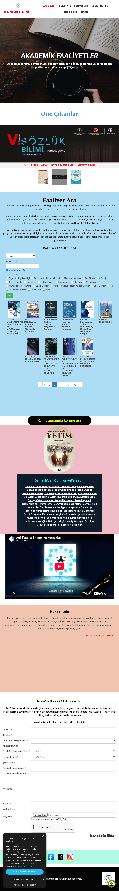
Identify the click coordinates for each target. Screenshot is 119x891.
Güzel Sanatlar (16, 282)
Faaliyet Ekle (81, 5)
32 (75, 384)
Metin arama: (12, 261)
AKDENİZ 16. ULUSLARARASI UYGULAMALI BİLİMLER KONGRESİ (88, 361)
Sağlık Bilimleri (42, 286)
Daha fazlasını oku (25, 866)
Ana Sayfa (48, 5)
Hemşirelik (32, 282)
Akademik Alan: (13, 274)
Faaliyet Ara (64, 5)
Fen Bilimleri (90, 278)
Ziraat (48, 289)
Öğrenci (27, 286)
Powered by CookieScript (25, 885)
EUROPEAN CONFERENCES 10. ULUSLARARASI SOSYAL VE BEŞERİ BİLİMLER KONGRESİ (51, 365)
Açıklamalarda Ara (17, 270)
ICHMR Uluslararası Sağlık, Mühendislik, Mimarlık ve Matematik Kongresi (86, 326)
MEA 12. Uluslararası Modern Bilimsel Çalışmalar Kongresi (31, 325)
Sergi (55, 286)
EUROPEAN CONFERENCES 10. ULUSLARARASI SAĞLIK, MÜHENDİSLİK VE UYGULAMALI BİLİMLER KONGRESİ (74, 366)
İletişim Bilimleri (48, 282)
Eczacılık (38, 278)
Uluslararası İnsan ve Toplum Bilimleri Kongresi (68, 324)
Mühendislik (14, 286)
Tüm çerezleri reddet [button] (25, 879)
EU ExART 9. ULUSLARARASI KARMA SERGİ (33, 359)
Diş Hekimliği (24, 278)
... (69, 384)
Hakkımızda (70, 11)
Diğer (11, 278)
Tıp (111, 286)
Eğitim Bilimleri (53, 278)
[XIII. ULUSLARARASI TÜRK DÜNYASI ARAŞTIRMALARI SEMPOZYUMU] (59, 144)
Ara (9, 295)
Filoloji (103, 278)
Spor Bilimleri (100, 286)
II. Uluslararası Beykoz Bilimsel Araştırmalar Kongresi (51, 324)
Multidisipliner (92, 282)
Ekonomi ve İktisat (72, 278)
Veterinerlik (36, 289)
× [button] (43, 836)
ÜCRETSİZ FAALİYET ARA (59, 247)
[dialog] (24, 860)
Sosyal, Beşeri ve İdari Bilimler (76, 286)
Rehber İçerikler (101, 5)
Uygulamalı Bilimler (18, 289)
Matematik (65, 282)
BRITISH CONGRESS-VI (105, 320)
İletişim (84, 11)
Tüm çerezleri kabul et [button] (24, 872)
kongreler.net (18, 12)
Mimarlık (78, 282)
